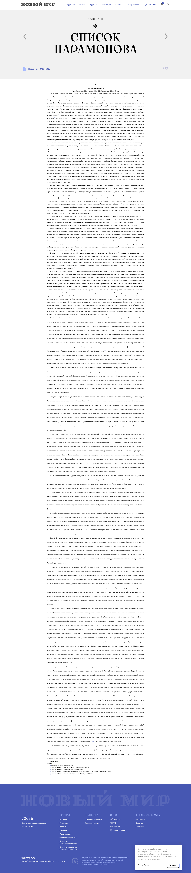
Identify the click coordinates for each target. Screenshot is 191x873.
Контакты (140, 826)
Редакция (106, 4)
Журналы (93, 4)
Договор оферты (92, 823)
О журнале (70, 4)
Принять (173, 865)
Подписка (119, 4)
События (63, 830)
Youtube (116, 826)
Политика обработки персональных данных (69, 848)
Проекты (63, 826)
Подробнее (143, 865)
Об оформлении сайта (69, 837)
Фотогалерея (65, 834)
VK (114, 823)
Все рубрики (133, 4)
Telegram (117, 819)
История (63, 819)
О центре (139, 823)
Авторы (81, 4)
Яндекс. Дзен (119, 830)
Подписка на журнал (93, 819)
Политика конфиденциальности (69, 842)
